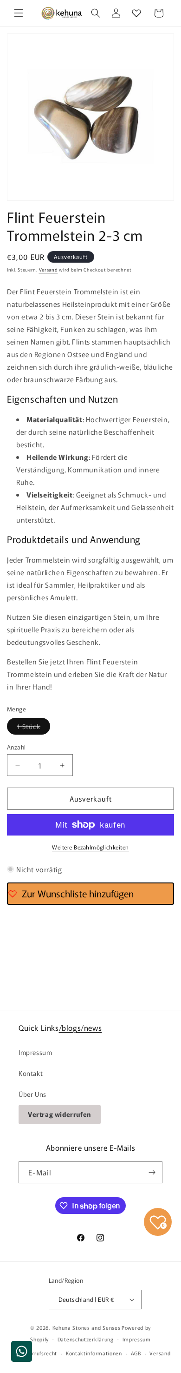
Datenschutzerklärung (86, 1339)
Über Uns (32, 1094)
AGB (136, 1353)
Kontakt (31, 1073)
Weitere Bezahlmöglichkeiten (90, 847)
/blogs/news (80, 1027)
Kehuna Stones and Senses (86, 1327)
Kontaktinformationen (94, 1353)
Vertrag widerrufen (59, 1114)
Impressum (35, 1052)
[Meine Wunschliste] (136, 13)
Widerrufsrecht (38, 1353)
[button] (18, 13)
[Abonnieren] (152, 1172)
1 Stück (33, 728)
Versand (48, 269)
